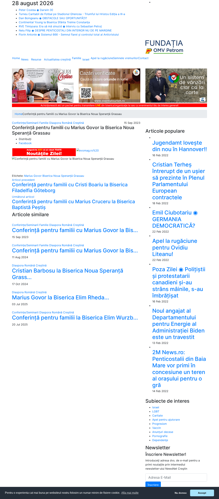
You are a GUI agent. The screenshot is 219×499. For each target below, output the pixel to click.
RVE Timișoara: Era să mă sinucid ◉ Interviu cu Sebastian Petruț (60, 26)
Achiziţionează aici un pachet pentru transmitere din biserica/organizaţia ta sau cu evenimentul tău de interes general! (109, 105)
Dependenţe (160, 440)
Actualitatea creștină (57, 59)
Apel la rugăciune (102, 58)
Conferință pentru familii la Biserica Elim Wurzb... (75, 317)
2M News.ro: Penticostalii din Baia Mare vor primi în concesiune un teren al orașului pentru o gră (179, 368)
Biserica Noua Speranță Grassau (63, 175)
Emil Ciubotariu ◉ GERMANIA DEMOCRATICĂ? (175, 219)
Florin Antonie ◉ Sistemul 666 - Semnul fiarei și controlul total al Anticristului (69, 34)
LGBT (155, 411)
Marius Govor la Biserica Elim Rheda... (60, 297)
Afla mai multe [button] (130, 492)
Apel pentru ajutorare (166, 419)
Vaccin (156, 427)
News (24, 59)
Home (16, 58)
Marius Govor (33, 175)
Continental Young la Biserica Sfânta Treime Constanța (54, 22)
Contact (143, 58)
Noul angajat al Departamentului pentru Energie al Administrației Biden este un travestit (178, 323)
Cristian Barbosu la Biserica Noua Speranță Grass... (67, 273)
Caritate (157, 415)
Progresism (159, 423)
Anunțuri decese (162, 432)
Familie (76, 58)
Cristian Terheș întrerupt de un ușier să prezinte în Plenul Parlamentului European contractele (178, 181)
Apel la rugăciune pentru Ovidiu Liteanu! (174, 247)
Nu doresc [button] (181, 492)
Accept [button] (202, 492)
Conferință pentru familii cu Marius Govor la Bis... (75, 230)
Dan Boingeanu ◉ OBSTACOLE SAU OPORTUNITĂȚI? (53, 18)
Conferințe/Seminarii (25, 122)
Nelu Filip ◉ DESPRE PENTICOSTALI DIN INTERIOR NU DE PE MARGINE (65, 30)
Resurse (36, 59)
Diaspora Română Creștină (66, 122)
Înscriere (153, 485)
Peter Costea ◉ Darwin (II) (36, 10)
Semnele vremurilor (125, 58)
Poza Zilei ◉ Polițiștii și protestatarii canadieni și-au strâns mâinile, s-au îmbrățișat (178, 282)
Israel (85, 59)
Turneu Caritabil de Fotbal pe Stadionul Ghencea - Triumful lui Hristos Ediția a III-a (72, 14)
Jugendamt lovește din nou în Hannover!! (179, 146)
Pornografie (160, 436)
